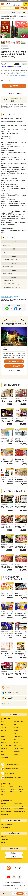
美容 (2, 751)
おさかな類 (3, 730)
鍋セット (16, 742)
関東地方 (3, 789)
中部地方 (12, 789)
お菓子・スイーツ (18, 736)
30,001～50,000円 (18, 806)
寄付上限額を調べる (5, 827)
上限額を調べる (23, 75)
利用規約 (7, 882)
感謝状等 (16, 754)
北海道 (11, 786)
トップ (2, 12)
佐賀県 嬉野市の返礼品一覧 (7, 297)
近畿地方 (21, 789)
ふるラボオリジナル (18, 721)
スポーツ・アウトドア (19, 748)
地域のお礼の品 (17, 745)
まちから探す (4, 296)
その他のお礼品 (4, 757)
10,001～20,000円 (18, 803)
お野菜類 (16, 730)
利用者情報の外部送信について (11, 885)
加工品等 (3, 739)
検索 (17, 7)
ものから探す (8, 15)
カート (21, 5)
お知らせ (3, 842)
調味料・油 (3, 742)
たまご (2, 733)
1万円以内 (3, 803)
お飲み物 (3, 736)
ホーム (2, 15)
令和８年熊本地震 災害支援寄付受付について (14, 0)
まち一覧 (20, 12)
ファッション (17, 751)
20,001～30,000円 (5, 806)
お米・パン (3, 724)
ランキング (8, 12)
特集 (24, 12)
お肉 (15, 724)
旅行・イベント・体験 (6, 745)
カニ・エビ (16, 727)
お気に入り (18, 5)
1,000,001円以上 (5, 814)
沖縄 (2, 794)
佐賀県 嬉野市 (5, 49)
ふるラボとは (4, 836)
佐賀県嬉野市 (17, 296)
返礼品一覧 (14, 12)
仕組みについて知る (13, 75)
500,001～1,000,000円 (19, 811)
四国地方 (12, 791)
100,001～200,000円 (19, 808)
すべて (2, 721)
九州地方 (10, 296)
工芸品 (2, 754)
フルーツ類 (3, 727)
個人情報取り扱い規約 (16, 882)
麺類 (15, 739)
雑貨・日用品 (4, 748)
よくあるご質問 (4, 839)
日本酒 (18, 15)
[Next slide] (26, 12)
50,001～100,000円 (5, 808)
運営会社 (22, 885)
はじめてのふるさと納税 (6, 824)
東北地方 (21, 786)
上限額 (14, 5)
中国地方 (3, 791)
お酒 (14, 15)
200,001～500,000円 (6, 811)
